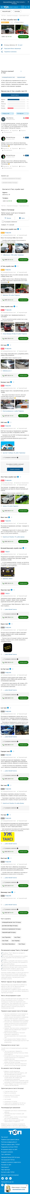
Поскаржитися (7, 132)
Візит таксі (4, 517)
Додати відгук (15, 95)
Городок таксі (5, 751)
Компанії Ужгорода (12, 15)
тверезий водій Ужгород (9, 932)
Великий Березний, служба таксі (11, 548)
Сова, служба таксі (7, 306)
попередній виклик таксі (8, 77)
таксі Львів (5, 940)
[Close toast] (27, 1185)
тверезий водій (21, 77)
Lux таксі (4, 708)
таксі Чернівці (15, 940)
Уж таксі (3, 815)
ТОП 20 (3, 15)
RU (25, 7)
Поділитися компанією (9, 52)
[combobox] (7, 113)
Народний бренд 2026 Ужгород (10, 1157)
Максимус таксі (6, 892)
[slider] (4, 22)
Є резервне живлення (10, 221)
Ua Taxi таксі (5, 669)
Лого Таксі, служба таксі (9, 477)
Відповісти (5, 130)
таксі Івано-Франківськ (8, 944)
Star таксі (4, 785)
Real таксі (4, 858)
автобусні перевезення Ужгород (11, 178)
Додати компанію (15, 469)
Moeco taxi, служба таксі (9, 229)
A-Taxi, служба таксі (7, 266)
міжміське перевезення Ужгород (11, 929)
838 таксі (4, 422)
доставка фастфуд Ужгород (9, 925)
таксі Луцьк (21, 944)
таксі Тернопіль (6, 937)
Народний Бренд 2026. (9, 2)
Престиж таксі (5, 590)
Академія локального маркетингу (11, 1162)
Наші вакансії (5, 1167)
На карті (20, 45)
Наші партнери (5, 1169)
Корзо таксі (4, 624)
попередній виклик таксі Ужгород (11, 922)
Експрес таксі (5, 382)
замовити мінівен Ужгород (9, 182)
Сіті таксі (4, 345)
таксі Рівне (17, 937)
